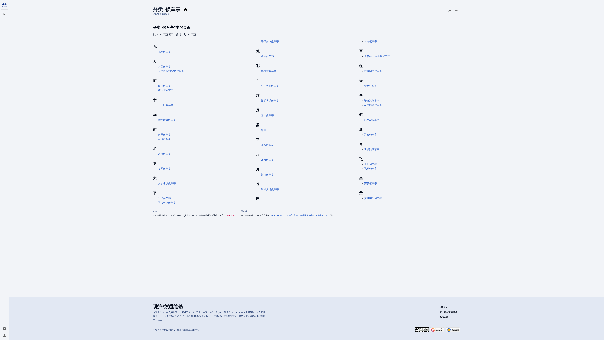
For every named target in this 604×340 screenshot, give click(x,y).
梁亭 (263, 130)
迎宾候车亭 (370, 134)
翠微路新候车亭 (373, 105)
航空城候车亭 (371, 120)
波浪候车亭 (267, 174)
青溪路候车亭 (371, 149)
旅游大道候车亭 (270, 100)
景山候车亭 (267, 115)
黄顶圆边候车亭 (373, 198)
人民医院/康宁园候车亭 (171, 71)
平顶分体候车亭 (270, 41)
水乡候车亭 (267, 160)
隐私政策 (444, 306)
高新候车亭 (370, 183)
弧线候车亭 (267, 56)
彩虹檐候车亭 (268, 71)
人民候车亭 (164, 66)
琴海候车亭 (370, 41)
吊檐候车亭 (164, 154)
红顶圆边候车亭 (373, 71)
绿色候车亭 (370, 86)
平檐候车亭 (164, 198)
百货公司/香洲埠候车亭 (377, 56)
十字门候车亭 (165, 105)
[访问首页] (4, 5)
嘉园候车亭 (164, 168)
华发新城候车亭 (167, 120)
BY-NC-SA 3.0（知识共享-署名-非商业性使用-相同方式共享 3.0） (299, 215)
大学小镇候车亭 (167, 183)
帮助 (186, 9)
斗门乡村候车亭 (270, 86)
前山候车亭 (164, 86)
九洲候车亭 (164, 52)
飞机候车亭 (370, 164)
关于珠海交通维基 (448, 312)
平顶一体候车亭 (167, 202)
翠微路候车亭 (371, 100)
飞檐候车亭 (370, 168)
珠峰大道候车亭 (270, 189)
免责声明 (444, 317)
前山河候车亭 (165, 90)
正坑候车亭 (267, 145)
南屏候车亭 (164, 134)
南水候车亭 (164, 139)
